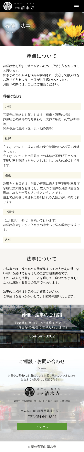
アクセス (42, 426)
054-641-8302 (42, 336)
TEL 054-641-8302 (42, 417)
